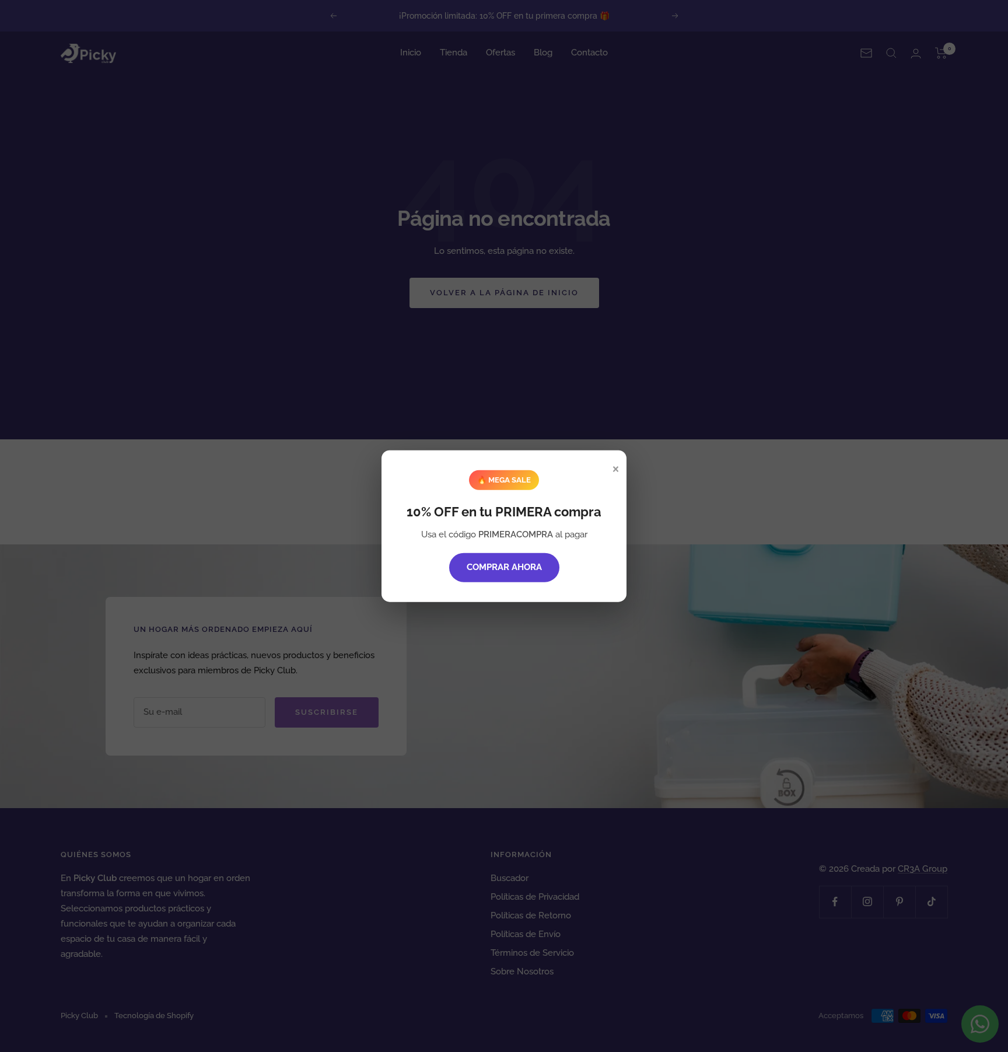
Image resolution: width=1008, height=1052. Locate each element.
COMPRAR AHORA (504, 567)
